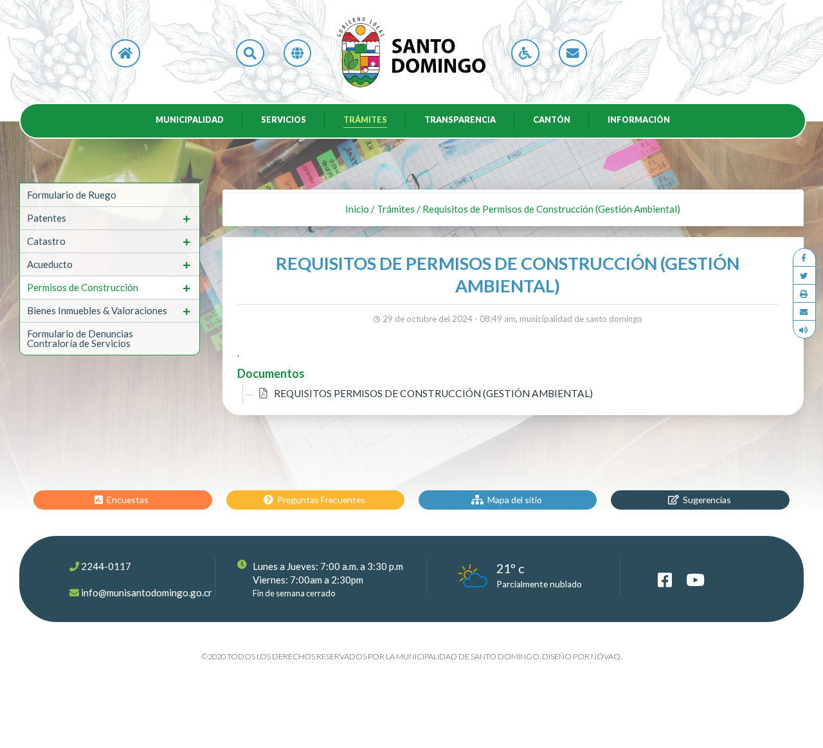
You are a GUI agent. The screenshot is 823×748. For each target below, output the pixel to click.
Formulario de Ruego (71, 194)
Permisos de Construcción (82, 287)
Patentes (46, 218)
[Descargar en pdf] (804, 294)
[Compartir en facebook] (804, 258)
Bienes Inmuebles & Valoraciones (97, 310)
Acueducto (50, 264)
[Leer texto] (804, 329)
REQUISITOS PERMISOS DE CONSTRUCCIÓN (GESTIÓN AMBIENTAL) (433, 393)
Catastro (46, 241)
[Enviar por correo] (804, 312)
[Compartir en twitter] (804, 276)
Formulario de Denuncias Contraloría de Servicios (80, 338)
